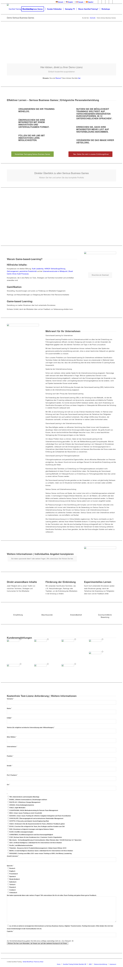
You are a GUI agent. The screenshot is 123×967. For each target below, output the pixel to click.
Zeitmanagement (12, 271)
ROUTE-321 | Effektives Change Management (24, 802)
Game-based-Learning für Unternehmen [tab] (59, 335)
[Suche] (113, 9)
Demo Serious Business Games (20, 17)
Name (9, 708)
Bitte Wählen (11, 737)
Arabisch (12, 890)
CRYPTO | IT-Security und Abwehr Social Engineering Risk (29, 821)
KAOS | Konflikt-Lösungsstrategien (21, 832)
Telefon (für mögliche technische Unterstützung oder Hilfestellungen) (31, 727)
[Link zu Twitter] (100, 2)
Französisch (13, 874)
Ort (8, 785)
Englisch (12, 871)
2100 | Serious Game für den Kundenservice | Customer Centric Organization (35, 837)
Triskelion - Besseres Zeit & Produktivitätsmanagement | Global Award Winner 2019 (37, 848)
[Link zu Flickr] (107, 2)
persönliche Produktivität (28, 271)
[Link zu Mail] (114, 2)
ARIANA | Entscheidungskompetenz (21, 805)
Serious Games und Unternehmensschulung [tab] (61, 489)
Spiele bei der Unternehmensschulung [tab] (59, 369)
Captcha (10, 931)
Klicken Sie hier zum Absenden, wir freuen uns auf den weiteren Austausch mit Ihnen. (37, 943)
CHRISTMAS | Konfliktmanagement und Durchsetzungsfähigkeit (31, 835)
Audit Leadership (37, 268)
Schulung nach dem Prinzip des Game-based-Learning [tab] (64, 393)
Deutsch (12, 868)
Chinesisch (13, 893)
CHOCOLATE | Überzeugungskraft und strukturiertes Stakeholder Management (36, 818)
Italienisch (12, 882)
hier (79, 78)
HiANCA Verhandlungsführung (54, 268)
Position (10, 756)
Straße (9, 766)
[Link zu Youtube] (103, 2)
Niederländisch (14, 879)
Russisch (12, 887)
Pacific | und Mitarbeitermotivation (21, 845)
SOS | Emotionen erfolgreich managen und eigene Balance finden (31, 829)
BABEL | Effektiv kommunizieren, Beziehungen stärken (28, 800)
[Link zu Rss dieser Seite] (110, 2)
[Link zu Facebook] (96, 2)
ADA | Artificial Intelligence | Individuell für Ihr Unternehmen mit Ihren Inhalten (35, 843)
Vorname (10, 699)
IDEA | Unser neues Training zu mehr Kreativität (25, 813)
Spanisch (12, 876)
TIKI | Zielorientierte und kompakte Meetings (24, 797)
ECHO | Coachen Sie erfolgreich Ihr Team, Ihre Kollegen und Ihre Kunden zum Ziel (37, 826)
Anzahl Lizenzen (13, 856)
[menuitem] (60, 2)
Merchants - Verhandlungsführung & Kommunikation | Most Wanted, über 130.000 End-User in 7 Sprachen (45, 840)
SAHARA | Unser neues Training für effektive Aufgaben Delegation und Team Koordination (40, 816)
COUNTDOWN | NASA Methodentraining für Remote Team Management (33, 810)
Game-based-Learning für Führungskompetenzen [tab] (62, 455)
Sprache (10, 866)
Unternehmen (12, 747)
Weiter (110, 45)
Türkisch (12, 884)
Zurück (12, 45)
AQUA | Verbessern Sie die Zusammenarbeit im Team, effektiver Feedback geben (37, 824)
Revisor (58, 78)
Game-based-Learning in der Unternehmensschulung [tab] (64, 423)
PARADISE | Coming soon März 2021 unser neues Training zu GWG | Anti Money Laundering (40, 853)
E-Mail (9, 718)
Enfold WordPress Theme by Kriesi (33, 962)
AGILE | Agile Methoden (17, 808)
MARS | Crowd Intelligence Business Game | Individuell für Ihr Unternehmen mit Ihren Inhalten (41, 851)
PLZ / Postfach (12, 775)
